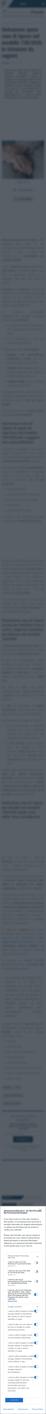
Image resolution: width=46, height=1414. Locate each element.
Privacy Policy (37, 1409)
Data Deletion (8, 1409)
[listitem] (23, 1256)
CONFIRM (14, 1400)
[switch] (36, 1262)
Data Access (23, 1409)
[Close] (41, 1211)
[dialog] (23, 1310)
